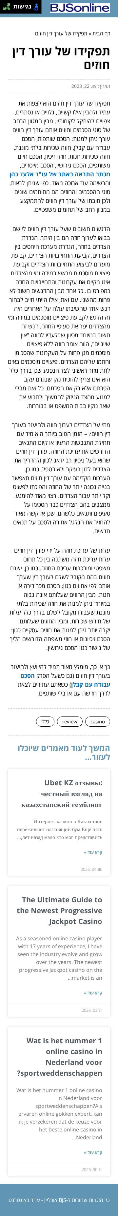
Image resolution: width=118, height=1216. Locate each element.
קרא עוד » (93, 852)
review (69, 721)
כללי (45, 721)
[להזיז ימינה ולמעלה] (8, 5)
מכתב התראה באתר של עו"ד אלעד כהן (60, 174)
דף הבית (101, 33)
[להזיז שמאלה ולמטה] (5, 8)
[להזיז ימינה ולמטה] (8, 8)
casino (97, 721)
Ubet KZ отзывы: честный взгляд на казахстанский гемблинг (61, 793)
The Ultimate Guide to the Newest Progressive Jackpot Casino (59, 910)
